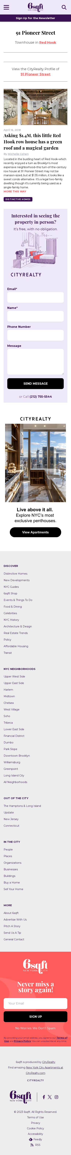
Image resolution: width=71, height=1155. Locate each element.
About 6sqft (11, 913)
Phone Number (19, 327)
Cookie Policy (35, 1128)
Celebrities (10, 613)
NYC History (11, 620)
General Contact (14, 939)
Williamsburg (12, 762)
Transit (8, 652)
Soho (7, 716)
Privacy (35, 1123)
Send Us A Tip (12, 932)
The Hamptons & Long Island (22, 806)
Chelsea (9, 703)
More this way (15, 191)
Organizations (12, 862)
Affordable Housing (16, 646)
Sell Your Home (13, 889)
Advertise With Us (15, 919)
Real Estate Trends (16, 633)
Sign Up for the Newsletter (35, 18)
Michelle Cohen (18, 154)
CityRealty (48, 1062)
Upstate (9, 812)
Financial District (14, 736)
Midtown (9, 696)
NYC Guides (11, 586)
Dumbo (8, 742)
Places (8, 856)
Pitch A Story (12, 926)
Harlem (8, 689)
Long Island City (14, 775)
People (8, 849)
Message (14, 346)
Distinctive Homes (18, 199)
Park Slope (10, 749)
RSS (37, 1145)
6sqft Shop (10, 593)
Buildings (9, 876)
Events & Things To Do (18, 600)
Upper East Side (14, 683)
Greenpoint (11, 769)
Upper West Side (14, 676)
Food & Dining (13, 606)
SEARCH (64, 7)
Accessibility (35, 1134)
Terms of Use (35, 1117)
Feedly (37, 1139)
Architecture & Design (18, 626)
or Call (35, 396)
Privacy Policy (22, 1041)
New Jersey (11, 819)
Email (12, 289)
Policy (7, 639)
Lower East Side (14, 729)
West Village (11, 709)
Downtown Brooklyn (17, 755)
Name (12, 308)
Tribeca (8, 722)
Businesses (11, 869)
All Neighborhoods (15, 782)
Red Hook (47, 43)
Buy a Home (12, 882)
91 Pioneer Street (35, 74)
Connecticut (11, 825)
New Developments (16, 580)
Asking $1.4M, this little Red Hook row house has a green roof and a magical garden (33, 141)
